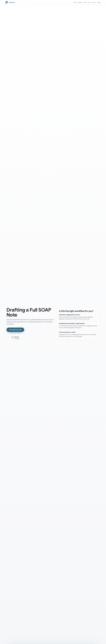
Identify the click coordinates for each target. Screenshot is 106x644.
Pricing (94, 2)
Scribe (75, 2)
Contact (99, 2)
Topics (89, 2)
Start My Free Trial (15, 330)
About (85, 2)
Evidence (80, 2)
